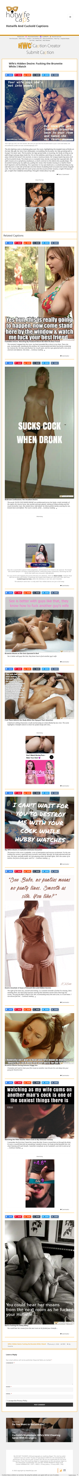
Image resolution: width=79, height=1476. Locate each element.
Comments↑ (65, 356)
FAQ (62, 1464)
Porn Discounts (13, 38)
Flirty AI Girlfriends (48, 38)
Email (9, 1394)
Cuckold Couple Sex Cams (24, 579)
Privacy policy (45, 1464)
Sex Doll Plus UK (37, 38)
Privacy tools (55, 1464)
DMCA (37, 1464)
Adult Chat (38, 40)
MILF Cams (22, 38)
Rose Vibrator (46, 40)
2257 (32, 1464)
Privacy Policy (22, 1400)
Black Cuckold (58, 576)
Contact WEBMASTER (22, 1464)
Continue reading (38, 350)
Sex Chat (31, 40)
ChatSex (29, 38)
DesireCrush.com (56, 36)
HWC (63, 1344)
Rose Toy (56, 38)
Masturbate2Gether (33, 36)
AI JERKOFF (45, 36)
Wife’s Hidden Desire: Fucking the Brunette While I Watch (27, 1344)
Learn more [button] (72, 1475)
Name (8, 1387)
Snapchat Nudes (65, 38)
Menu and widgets (70, 19)
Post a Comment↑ (63, 174)
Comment (10, 1363)
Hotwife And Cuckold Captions (27, 26)
